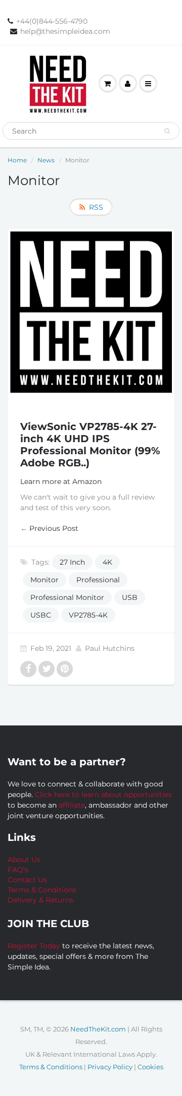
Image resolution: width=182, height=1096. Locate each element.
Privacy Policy (109, 1067)
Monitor (44, 579)
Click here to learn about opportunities (103, 794)
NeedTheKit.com (98, 1029)
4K (107, 562)
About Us (24, 859)
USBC (40, 615)
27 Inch (72, 562)
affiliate (72, 805)
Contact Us (27, 879)
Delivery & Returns (40, 899)
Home (17, 160)
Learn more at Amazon (61, 481)
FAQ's (18, 869)
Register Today (35, 945)
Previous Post (53, 528)
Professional (98, 579)
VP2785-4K (88, 615)
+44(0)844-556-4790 (51, 21)
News (46, 160)
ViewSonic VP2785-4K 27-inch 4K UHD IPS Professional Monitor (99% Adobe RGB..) (90, 444)
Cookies (150, 1067)
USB (130, 597)
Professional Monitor (67, 597)
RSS (96, 207)
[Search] (167, 131)
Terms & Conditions (42, 889)
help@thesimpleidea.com (65, 31)
